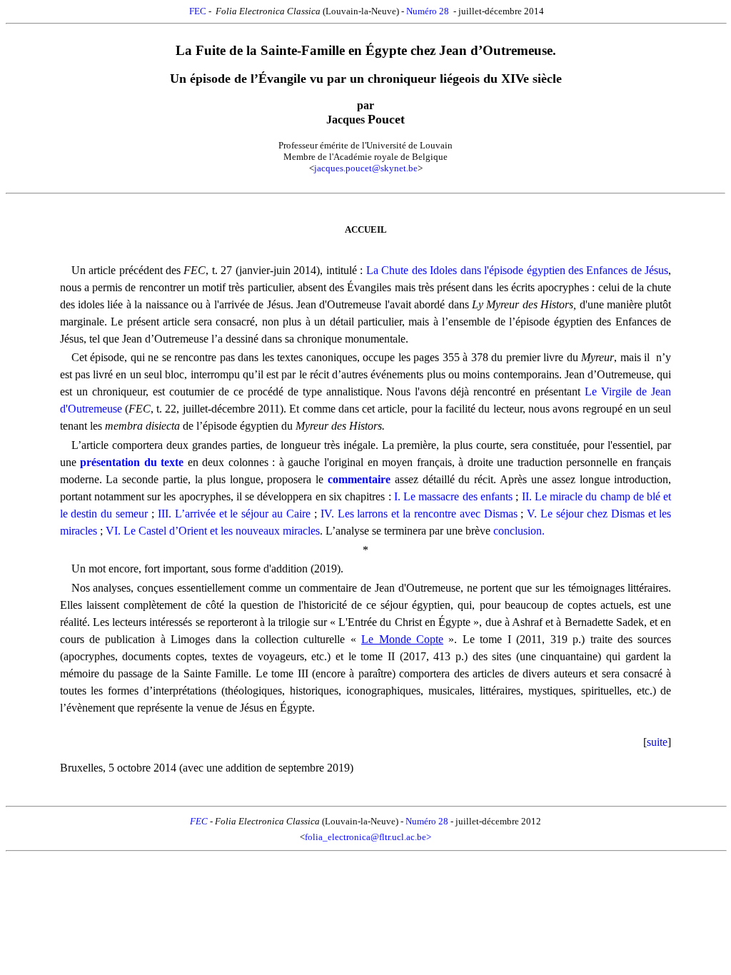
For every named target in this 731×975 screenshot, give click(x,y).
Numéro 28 (427, 11)
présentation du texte (131, 462)
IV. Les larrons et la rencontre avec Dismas (419, 513)
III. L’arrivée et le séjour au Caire (234, 513)
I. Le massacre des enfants (453, 496)
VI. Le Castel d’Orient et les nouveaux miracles (213, 531)
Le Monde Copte (402, 639)
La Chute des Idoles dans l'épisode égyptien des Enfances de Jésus (517, 270)
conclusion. (519, 531)
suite (657, 742)
